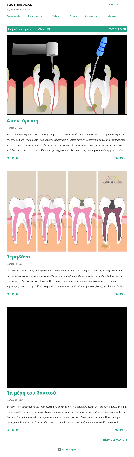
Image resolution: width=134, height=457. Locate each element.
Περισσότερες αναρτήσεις (114, 440)
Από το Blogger (68, 449)
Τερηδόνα (18, 257)
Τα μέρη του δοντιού (31, 393)
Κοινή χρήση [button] (13, 158)
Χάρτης (73, 16)
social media (110, 16)
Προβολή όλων (117, 29)
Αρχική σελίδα (14, 16)
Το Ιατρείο (57, 16)
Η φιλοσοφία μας (36, 16)
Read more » (121, 158)
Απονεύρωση (22, 120)
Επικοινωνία (91, 16)
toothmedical (19, 4)
